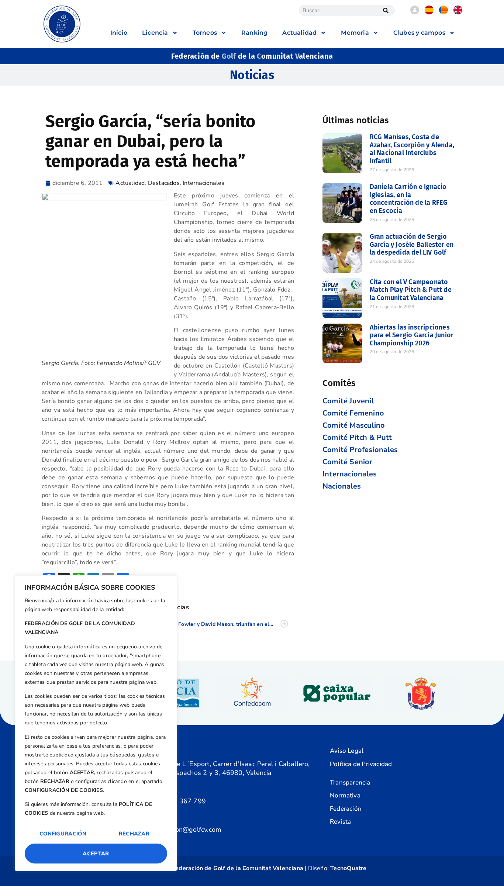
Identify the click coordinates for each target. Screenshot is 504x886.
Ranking (254, 32)
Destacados (164, 183)
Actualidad (130, 183)
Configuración (62, 833)
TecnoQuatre (348, 868)
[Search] (385, 10)
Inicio (118, 32)
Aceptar (96, 853)
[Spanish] (429, 12)
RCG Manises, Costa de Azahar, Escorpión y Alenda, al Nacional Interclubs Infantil (412, 149)
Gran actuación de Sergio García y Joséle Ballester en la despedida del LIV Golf (412, 244)
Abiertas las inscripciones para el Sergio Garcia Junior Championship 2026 (412, 335)
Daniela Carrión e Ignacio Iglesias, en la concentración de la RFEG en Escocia (409, 199)
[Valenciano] (443, 12)
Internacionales (203, 183)
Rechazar (134, 833)
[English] (457, 12)
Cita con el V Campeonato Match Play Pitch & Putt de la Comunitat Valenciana (411, 290)
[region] (96, 723)
